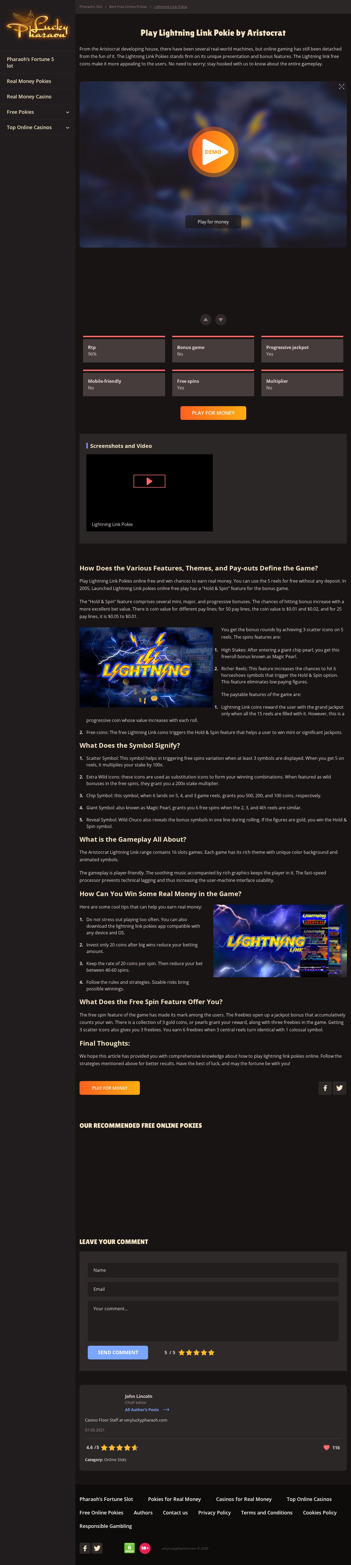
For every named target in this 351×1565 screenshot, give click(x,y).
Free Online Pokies (101, 1512)
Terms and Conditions (267, 1512)
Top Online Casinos (29, 127)
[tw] (97, 1548)
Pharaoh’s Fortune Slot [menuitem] (30, 62)
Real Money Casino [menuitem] (29, 96)
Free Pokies (20, 112)
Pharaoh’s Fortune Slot (106, 1499)
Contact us (175, 1512)
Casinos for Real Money (244, 1499)
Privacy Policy (214, 1512)
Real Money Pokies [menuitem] (29, 81)
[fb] (85, 1548)
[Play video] (149, 481)
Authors (143, 1512)
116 (336, 1448)
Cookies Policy (320, 1512)
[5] (211, 1352)
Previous (205, 319)
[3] (196, 1352)
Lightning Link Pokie (213, 152)
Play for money (213, 222)
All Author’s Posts (142, 1409)
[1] (182, 1352)
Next (221, 319)
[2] (189, 1352)
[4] (204, 1352)
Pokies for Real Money (174, 1499)
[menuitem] (67, 112)
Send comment (118, 1352)
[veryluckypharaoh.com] (37, 26)
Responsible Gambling (106, 1526)
